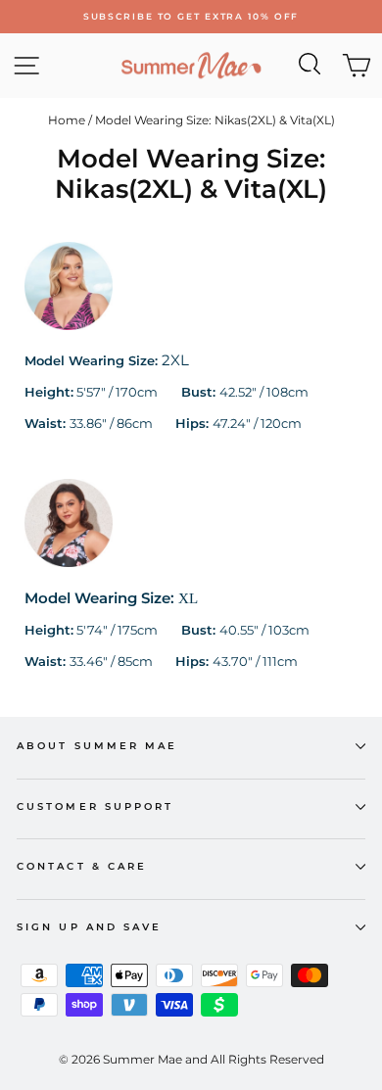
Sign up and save (89, 927)
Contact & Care (82, 866)
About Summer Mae (97, 745)
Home (66, 120)
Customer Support (95, 806)
